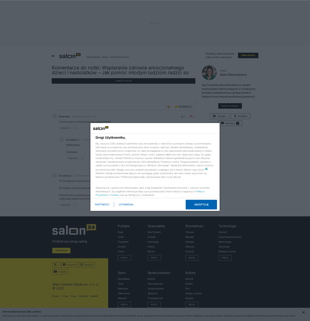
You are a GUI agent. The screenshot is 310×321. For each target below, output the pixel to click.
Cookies (114, 195)
